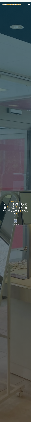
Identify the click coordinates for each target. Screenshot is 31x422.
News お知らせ (15, 201)
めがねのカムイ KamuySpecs (11, 4)
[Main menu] (28, 4)
